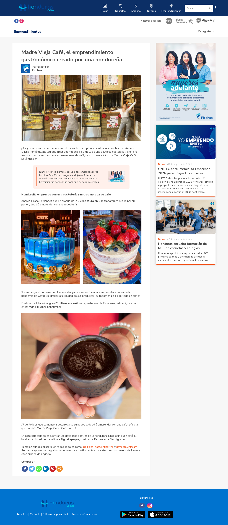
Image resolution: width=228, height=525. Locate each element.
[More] (59, 469)
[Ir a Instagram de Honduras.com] (21, 21)
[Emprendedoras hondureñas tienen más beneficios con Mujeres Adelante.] (116, 181)
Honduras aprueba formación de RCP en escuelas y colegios (182, 246)
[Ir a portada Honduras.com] (57, 510)
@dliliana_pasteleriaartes (97, 447)
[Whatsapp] (39, 469)
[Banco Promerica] (184, 21)
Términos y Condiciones (83, 514)
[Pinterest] (53, 469)
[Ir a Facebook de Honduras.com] (16, 21)
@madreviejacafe (126, 447)
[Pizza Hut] (206, 21)
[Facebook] (25, 469)
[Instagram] (150, 505)
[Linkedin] (46, 469)
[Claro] (169, 21)
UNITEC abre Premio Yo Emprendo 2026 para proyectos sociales (184, 171)
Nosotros (22, 514)
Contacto (35, 514)
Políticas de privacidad (55, 514)
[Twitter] (32, 469)
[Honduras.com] (36, 14)
